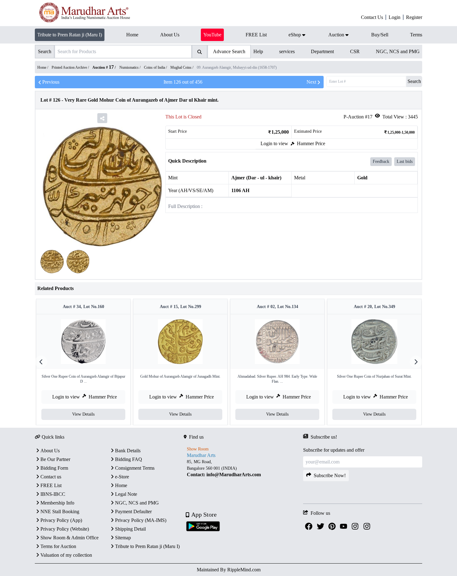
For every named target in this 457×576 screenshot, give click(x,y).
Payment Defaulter (133, 511)
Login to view (274, 143)
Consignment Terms (135, 468)
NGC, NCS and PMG (398, 51)
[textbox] (243, 468)
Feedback (381, 161)
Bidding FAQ (128, 459)
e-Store (122, 476)
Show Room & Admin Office (69, 537)
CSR (355, 51)
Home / (43, 67)
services (287, 51)
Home (121, 485)
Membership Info (57, 502)
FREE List (51, 485)
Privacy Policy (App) (61, 520)
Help (258, 51)
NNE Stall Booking (59, 511)
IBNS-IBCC (52, 494)
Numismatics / (130, 67)
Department (322, 51)
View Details (83, 414)
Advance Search (229, 51)
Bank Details (128, 450)
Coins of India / (156, 67)
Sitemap (123, 537)
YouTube (212, 34)
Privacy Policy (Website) (64, 529)
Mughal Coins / (182, 67)
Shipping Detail (130, 529)
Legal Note (126, 494)
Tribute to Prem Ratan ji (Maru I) (69, 34)
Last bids (405, 161)
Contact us (50, 476)
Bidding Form (54, 468)
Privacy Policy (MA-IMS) (140, 520)
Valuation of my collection (66, 555)
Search (414, 81)
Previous (50, 82)
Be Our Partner (55, 459)
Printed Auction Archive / (71, 67)
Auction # (103, 67)
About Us (50, 450)
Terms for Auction (58, 546)
